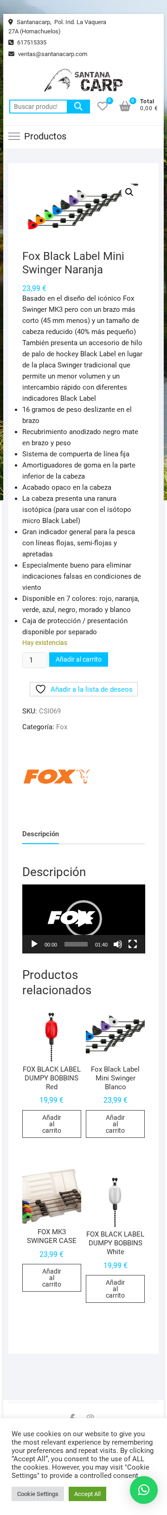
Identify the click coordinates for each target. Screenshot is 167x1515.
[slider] (76, 944)
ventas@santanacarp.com (52, 53)
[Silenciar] (117, 944)
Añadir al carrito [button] (51, 1124)
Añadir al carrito (79, 659)
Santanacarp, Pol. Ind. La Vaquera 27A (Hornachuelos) (57, 27)
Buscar (78, 107)
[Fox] (57, 776)
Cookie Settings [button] (37, 1493)
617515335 (31, 42)
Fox (61, 727)
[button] (129, 192)
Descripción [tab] (40, 834)
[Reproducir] (34, 944)
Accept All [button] (87, 1493)
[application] (83, 918)
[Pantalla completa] (132, 944)
